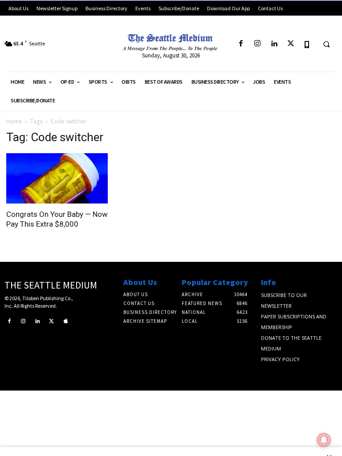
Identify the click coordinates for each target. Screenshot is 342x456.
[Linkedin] (274, 44)
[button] (326, 44)
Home (14, 121)
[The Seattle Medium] (171, 41)
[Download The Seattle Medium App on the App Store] (307, 44)
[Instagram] (258, 44)
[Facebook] (241, 44)
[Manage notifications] (324, 440)
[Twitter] (291, 44)
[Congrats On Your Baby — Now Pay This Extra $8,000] (57, 178)
